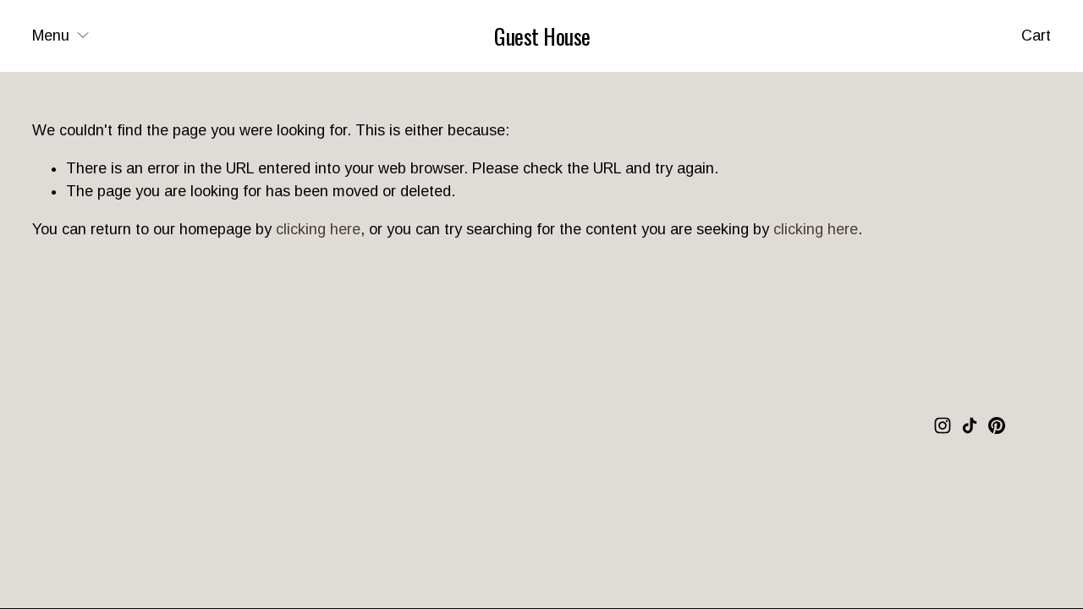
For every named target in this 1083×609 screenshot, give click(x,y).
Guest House (542, 35)
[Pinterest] (996, 425)
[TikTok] (969, 425)
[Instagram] (942, 425)
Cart (1036, 35)
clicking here (318, 229)
